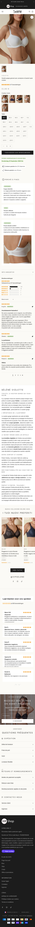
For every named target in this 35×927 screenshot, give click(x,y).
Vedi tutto (17, 570)
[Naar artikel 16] (4, 69)
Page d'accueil (6, 860)
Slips (3, 866)
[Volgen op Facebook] (13, 581)
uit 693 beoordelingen (17, 603)
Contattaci (4, 884)
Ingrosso (4, 887)
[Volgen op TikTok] (22, 581)
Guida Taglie (5, 881)
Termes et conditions (8, 902)
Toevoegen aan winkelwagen (17, 152)
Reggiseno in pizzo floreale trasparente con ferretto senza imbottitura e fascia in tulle (10, 554)
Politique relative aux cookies (10, 899)
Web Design (25, 915)
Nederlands (25, 912)
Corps (3, 869)
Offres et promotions (7, 872)
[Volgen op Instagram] (17, 581)
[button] (6, 84)
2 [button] (15, 375)
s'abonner (17, 721)
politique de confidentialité (9, 896)
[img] (5, 304)
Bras (3, 863)
